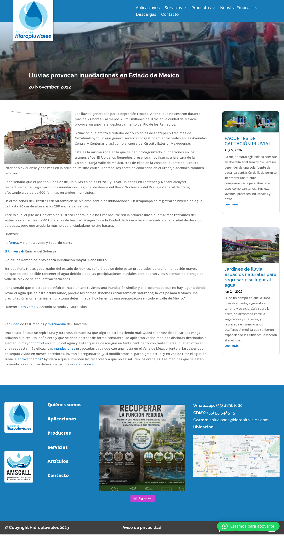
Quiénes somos (64, 404)
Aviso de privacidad (141, 527)
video (15, 324)
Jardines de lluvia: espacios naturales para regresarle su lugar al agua (250, 277)
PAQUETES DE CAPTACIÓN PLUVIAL (248, 141)
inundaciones (65, 348)
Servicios (173, 8)
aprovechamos (29, 359)
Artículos (57, 461)
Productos (201, 8)
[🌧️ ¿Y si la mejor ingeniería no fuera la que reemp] (142, 448)
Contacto (170, 15)
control (38, 343)
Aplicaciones (148, 8)
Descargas (146, 15)
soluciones (84, 364)
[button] (248, 526)
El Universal (13, 251)
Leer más (232, 204)
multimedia (57, 324)
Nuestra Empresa (237, 8)
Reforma (11, 242)
